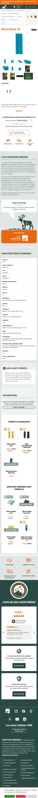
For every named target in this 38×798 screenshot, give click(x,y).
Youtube (17, 719)
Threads (31, 711)
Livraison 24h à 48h (19, 143)
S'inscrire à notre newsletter (19, 730)
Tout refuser (21, 796)
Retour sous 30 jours (30, 144)
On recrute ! (7, 765)
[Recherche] (28, 17)
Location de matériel (9, 780)
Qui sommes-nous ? (9, 760)
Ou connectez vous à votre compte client (19, 126)
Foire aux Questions (9, 772)
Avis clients (6, 785)
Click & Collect (7, 777)
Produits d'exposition (27, 773)
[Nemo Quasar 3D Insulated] (11, 467)
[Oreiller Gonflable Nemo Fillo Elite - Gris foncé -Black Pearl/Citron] (26, 507)
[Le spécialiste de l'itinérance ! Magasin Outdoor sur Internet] (4, 7)
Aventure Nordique (11, 740)
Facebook (23, 711)
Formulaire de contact (10, 769)
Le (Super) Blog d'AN (9, 763)
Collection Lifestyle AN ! (28, 778)
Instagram (16, 711)
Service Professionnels (10, 783)
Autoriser (28, 77)
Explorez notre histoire (10, 755)
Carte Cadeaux (25, 775)
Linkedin (24, 719)
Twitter (10, 719)
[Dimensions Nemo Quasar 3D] (8, 92)
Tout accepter (10, 796)
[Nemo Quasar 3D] (4, 61)
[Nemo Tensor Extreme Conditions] (26, 441)
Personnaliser (31, 796)
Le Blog (8, 711)
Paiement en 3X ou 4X (8, 143)
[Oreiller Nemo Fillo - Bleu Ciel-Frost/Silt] (11, 507)
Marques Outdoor (26, 760)
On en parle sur (19, 233)
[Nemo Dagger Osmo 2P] (11, 533)
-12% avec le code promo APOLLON (12, 1)
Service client (9, 564)
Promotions (24, 763)
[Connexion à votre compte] (31, 17)
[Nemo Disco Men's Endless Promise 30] (26, 534)
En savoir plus (19, 666)
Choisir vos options (10, 120)
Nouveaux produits (27, 765)
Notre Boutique (8, 775)
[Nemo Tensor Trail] (11, 440)
